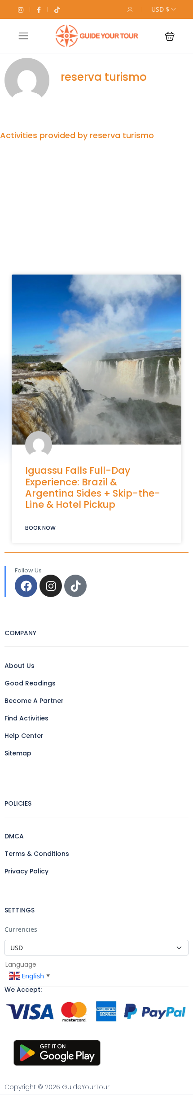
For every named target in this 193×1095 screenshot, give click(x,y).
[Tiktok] (75, 586)
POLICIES (17, 803)
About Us (19, 665)
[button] (170, 36)
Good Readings (30, 683)
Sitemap (17, 753)
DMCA (14, 836)
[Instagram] (50, 586)
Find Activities (26, 718)
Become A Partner (34, 700)
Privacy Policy (26, 871)
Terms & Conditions (36, 853)
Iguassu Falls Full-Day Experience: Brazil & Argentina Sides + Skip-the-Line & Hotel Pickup (92, 487)
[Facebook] (26, 586)
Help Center (24, 735)
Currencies (20, 929)
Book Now (40, 528)
